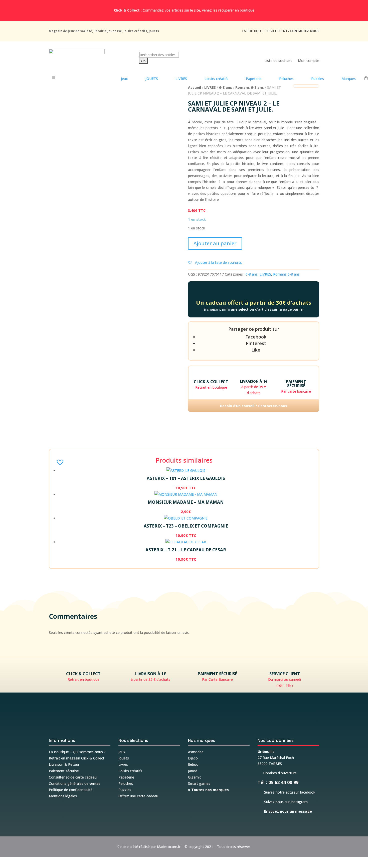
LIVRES (210, 87)
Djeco (193, 758)
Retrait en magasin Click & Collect (76, 758)
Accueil (194, 87)
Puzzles (124, 789)
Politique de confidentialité (71, 789)
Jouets (123, 758)
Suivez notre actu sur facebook (286, 792)
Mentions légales (63, 796)
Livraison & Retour (64, 764)
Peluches (125, 783)
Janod (192, 770)
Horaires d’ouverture (277, 772)
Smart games (199, 783)
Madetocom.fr (168, 846)
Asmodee (196, 751)
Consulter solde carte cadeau (73, 777)
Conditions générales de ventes (74, 783)
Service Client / (292, 31)
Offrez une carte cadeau (138, 796)
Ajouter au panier (215, 243)
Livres (123, 764)
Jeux (121, 751)
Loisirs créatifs (130, 770)
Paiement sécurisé (64, 770)
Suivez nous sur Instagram (283, 801)
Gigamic (194, 777)
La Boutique (252, 31)
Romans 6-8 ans (249, 87)
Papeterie (126, 777)
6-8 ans (225, 87)
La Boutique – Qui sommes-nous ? (77, 751)
